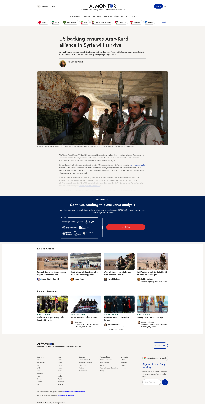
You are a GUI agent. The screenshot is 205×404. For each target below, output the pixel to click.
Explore (124, 16)
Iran (38, 365)
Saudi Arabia (41, 362)
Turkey (39, 360)
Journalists (124, 362)
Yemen (60, 371)
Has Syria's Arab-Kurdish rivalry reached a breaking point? (84, 273)
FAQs (102, 365)
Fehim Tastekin (75, 61)
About (123, 360)
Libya (59, 373)
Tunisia (60, 379)
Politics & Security (74, 16)
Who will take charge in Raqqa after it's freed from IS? (117, 273)
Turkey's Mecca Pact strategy (150, 317)
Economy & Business (111, 16)
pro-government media (137, 165)
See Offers (126, 227)
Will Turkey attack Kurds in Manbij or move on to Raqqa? (152, 273)
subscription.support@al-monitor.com (73, 392)
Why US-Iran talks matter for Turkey (116, 318)
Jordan (60, 360)
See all (163, 22)
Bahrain (60, 365)
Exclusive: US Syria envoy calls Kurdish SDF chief (50, 318)
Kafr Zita (62, 190)
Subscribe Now (159, 345)
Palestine (39, 373)
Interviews (133, 16)
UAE (38, 368)
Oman (60, 362)
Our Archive (83, 371)
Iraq (59, 357)
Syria (38, 384)
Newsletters (45, 6)
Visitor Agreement (105, 360)
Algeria (60, 384)
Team (123, 365)
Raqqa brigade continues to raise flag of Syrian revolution (51, 273)
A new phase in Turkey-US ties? (84, 317)
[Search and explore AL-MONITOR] (39, 6)
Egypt (38, 376)
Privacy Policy (104, 362)
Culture (87, 16)
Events (53, 6)
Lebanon (39, 382)
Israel (38, 371)
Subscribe (158, 6)
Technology (97, 16)
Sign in (166, 6)
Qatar (39, 379)
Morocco (61, 382)
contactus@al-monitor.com (66, 396)
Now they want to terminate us (89, 186)
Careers (123, 368)
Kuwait (60, 368)
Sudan (60, 376)
